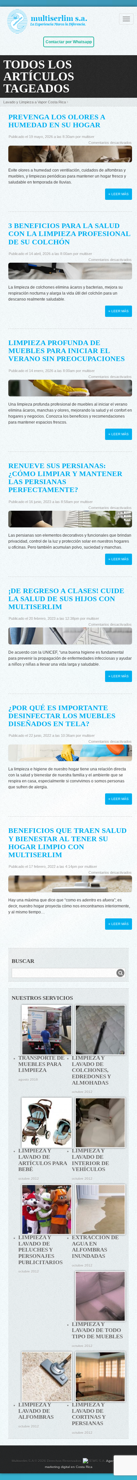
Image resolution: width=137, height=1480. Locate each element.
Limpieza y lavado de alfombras (36, 1411)
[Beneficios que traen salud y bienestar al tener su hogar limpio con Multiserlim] (70, 886)
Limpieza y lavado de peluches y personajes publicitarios (40, 1250)
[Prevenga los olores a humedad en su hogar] (70, 156)
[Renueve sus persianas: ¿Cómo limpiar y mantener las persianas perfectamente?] (70, 521)
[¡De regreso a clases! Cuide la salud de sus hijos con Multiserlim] (70, 638)
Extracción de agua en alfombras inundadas (95, 1246)
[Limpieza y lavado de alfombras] (47, 1377)
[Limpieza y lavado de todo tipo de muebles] (100, 1296)
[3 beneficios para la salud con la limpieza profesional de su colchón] (70, 273)
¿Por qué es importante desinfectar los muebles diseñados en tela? (61, 716)
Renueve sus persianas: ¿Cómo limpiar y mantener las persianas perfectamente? (65, 478)
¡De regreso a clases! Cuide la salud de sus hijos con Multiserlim (66, 599)
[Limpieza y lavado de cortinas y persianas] (100, 1377)
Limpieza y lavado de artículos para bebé (42, 1159)
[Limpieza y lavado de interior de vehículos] (100, 1123)
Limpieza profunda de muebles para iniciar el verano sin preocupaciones (66, 350)
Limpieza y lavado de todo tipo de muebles (97, 1330)
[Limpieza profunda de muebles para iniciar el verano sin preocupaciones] (70, 390)
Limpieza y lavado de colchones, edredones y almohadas (91, 1070)
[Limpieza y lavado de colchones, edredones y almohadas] (100, 1030)
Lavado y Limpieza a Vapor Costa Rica (34, 102)
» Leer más (118, 194)
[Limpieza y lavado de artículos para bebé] (47, 1123)
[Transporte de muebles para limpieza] (47, 1030)
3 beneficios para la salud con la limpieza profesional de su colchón (69, 233)
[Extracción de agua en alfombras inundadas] (100, 1209)
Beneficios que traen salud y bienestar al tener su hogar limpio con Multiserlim (67, 842)
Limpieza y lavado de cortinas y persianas (88, 1414)
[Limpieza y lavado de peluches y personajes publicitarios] (47, 1209)
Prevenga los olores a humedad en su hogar (56, 121)
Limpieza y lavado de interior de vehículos (90, 1159)
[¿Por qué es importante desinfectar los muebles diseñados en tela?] (70, 755)
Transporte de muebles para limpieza (41, 1064)
